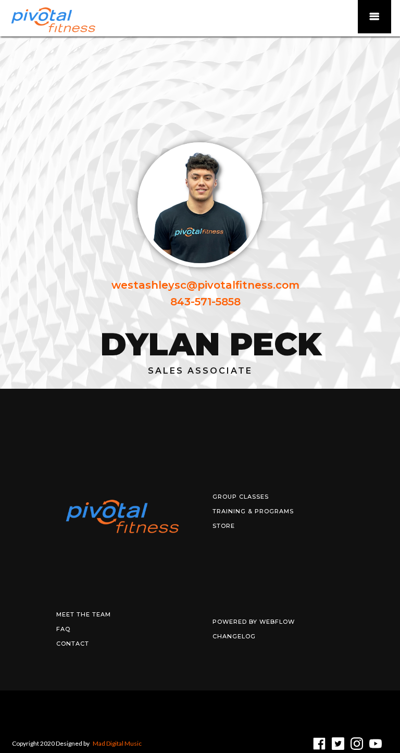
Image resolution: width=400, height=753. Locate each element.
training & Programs (253, 511)
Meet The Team (83, 614)
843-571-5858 (205, 302)
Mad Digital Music (117, 743)
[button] (374, 16)
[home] (53, 21)
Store (224, 525)
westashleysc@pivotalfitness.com (205, 285)
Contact (72, 643)
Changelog (234, 636)
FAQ (63, 629)
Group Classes (241, 496)
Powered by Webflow (254, 621)
